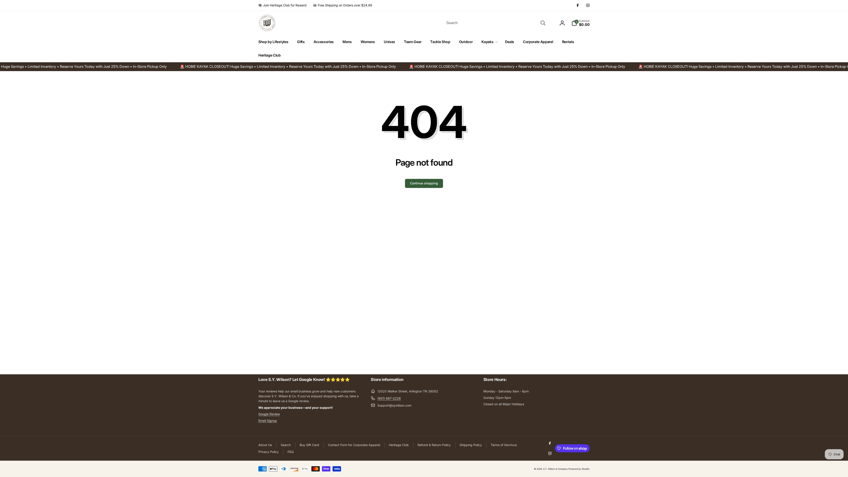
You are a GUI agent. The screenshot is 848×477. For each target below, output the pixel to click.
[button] (488, 42)
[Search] (543, 23)
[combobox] (495, 23)
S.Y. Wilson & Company (555, 469)
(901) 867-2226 (389, 398)
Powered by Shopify (579, 469)
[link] (282, 5)
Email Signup (267, 420)
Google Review (269, 414)
